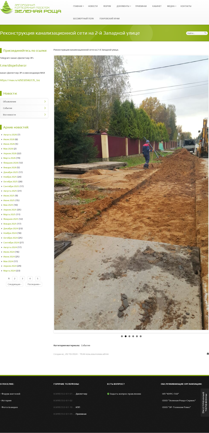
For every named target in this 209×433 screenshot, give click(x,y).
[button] (205, 403)
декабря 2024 (10, 228)
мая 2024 (8, 261)
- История (5, 400)
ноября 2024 (10, 233)
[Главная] (32, 7)
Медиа (170, 4)
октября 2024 (10, 237)
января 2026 (10, 167)
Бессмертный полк (83, 18)
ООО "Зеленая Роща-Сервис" (179, 400)
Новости (93, 6)
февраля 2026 (10, 162)
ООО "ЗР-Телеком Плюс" (176, 407)
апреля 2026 (10, 153)
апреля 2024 (10, 266)
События (7, 108)
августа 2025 (10, 191)
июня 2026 (9, 144)
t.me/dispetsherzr (13, 65)
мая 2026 (8, 148)
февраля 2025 (10, 219)
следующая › (14, 284)
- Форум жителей (10, 393)
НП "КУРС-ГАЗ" (170, 393)
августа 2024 (10, 247)
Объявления (9, 101)
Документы (122, 4)
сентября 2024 (11, 242)
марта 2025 (9, 214)
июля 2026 (9, 139)
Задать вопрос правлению (125, 393)
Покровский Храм (110, 18)
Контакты (186, 6)
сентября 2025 (11, 186)
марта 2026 (9, 158)
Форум (107, 6)
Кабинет (156, 6)
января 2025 (10, 223)
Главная (77, 4)
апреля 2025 (10, 209)
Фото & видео (9, 407)
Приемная (141, 6)
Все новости (9, 114)
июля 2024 (9, 252)
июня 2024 (9, 256)
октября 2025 (10, 181)
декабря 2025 (10, 172)
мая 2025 (8, 205)
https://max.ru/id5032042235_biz (20, 80)
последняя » (34, 284)
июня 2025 (9, 200)
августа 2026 (10, 134)
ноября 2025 (10, 176)
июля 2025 (9, 195)
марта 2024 (9, 270)
